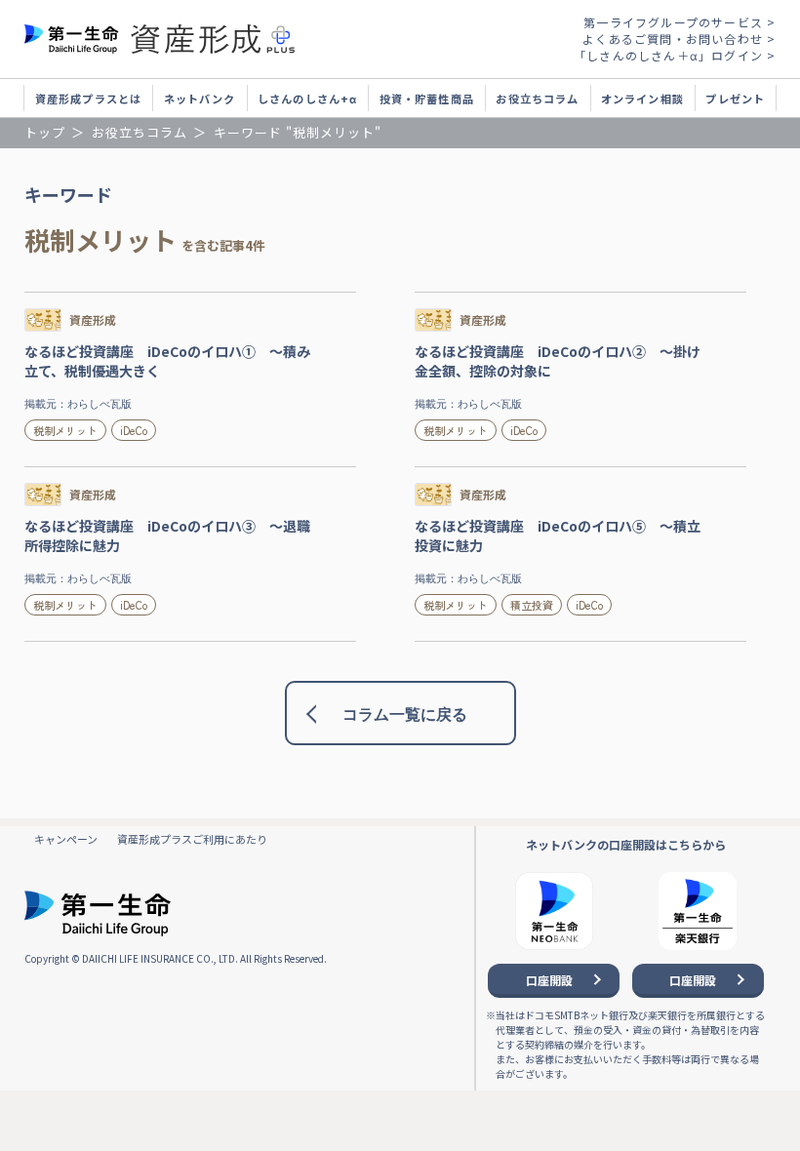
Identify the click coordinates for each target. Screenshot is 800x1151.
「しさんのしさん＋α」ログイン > (675, 55)
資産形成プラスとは (88, 98)
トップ (44, 132)
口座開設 (549, 980)
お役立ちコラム (537, 98)
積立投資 (531, 605)
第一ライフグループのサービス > (679, 22)
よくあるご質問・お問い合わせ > (679, 38)
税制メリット (65, 430)
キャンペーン (66, 839)
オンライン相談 (642, 98)
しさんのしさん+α (307, 98)
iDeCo (133, 430)
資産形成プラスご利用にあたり (192, 839)
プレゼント (735, 98)
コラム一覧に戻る (404, 714)
